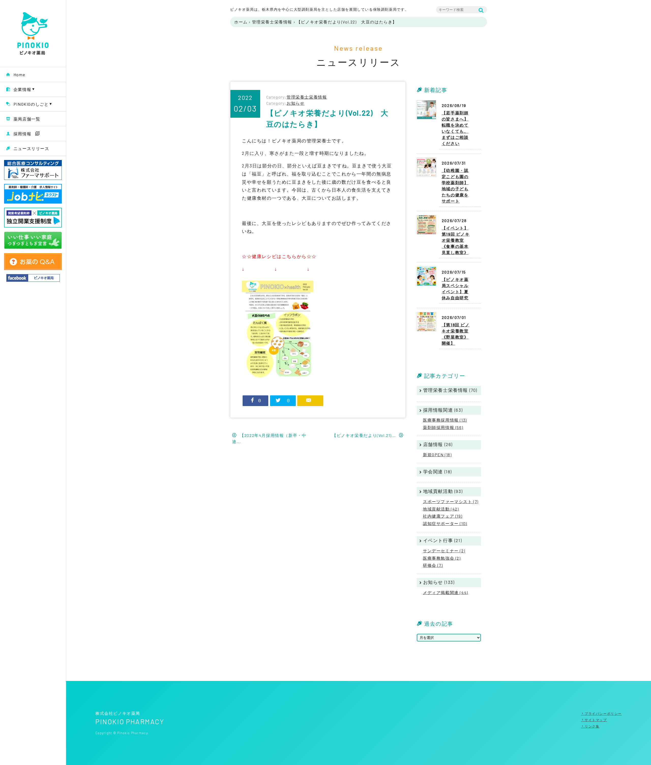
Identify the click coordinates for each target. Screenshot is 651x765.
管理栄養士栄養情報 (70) (450, 390)
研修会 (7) (433, 565)
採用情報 (22, 133)
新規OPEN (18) (437, 454)
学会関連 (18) (437, 471)
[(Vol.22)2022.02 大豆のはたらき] (278, 281)
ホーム (241, 21)
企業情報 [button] (22, 89)
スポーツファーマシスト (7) (451, 501)
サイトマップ (596, 720)
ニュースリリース (31, 148)
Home (19, 74)
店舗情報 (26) (438, 444)
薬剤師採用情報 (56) (443, 427)
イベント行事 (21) (442, 540)
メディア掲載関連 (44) (445, 592)
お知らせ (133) (439, 582)
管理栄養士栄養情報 (272, 21)
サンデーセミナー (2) (444, 550)
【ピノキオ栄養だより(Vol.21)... (364, 435)
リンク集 (592, 726)
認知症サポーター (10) (445, 523)
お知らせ (295, 103)
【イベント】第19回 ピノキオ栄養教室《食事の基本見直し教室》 (456, 240)
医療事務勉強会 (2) (442, 558)
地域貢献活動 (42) (441, 508)
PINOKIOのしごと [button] (31, 104)
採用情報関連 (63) (443, 410)
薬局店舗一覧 (26, 118)
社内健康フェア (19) (442, 516)
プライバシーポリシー (603, 714)
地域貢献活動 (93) (443, 491)
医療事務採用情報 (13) (445, 420)
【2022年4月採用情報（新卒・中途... (269, 438)
